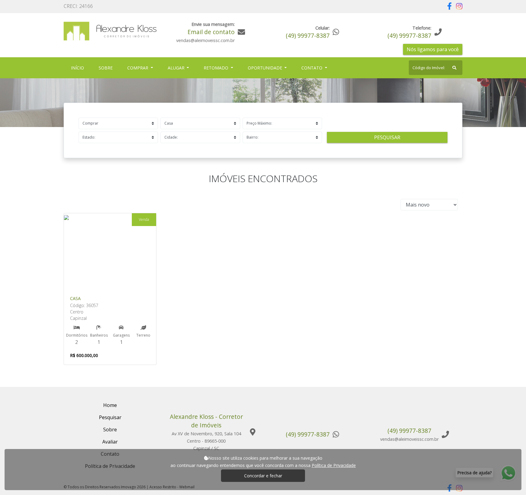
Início (78, 68)
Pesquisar (387, 137)
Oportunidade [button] (265, 68)
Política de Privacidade (334, 465)
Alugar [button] (177, 68)
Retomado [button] (217, 68)
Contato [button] (312, 68)
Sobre (107, 68)
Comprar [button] (138, 68)
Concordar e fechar (263, 476)
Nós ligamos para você (433, 49)
